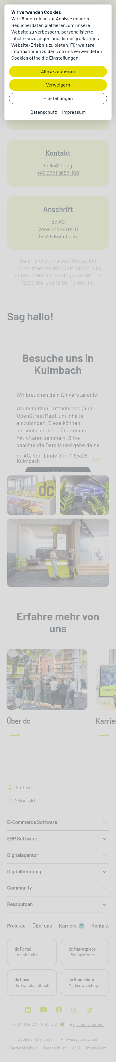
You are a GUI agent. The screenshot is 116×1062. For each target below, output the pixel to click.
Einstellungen (58, 98)
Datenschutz (43, 112)
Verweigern (58, 85)
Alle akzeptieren (58, 71)
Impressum (74, 112)
